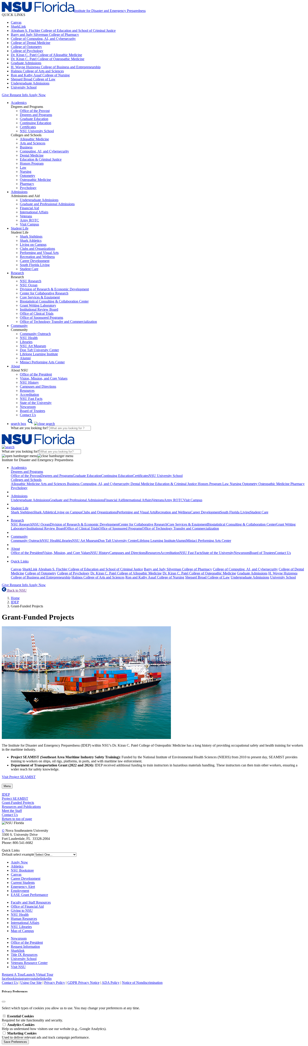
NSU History (29, 382)
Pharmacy (27, 184)
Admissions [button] (19, 192)
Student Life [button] (19, 228)
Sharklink (18, 951)
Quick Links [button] (20, 561)
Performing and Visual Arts (39, 253)
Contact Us (28, 415)
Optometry (27, 176)
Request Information (25, 946)
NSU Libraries (21, 927)
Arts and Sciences (32, 143)
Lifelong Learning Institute (39, 354)
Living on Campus (33, 244)
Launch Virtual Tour (38, 974)
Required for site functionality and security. (32, 1018)
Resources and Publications (21, 807)
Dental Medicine (32, 155)
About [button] (15, 366)
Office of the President (36, 374)
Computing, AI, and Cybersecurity (44, 151)
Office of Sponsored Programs (41, 317)
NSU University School (37, 131)
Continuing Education (35, 123)
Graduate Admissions (26, 63)
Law (23, 167)
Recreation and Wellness (37, 257)
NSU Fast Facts (31, 399)
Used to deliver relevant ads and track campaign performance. (46, 1035)
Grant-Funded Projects (18, 802)
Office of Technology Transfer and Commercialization (58, 322)
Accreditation (29, 395)
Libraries (26, 342)
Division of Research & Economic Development (54, 289)
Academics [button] (19, 103)
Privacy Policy (54, 982)
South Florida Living (35, 265)
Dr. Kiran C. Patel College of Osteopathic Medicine (47, 59)
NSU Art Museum (33, 346)
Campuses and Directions (38, 386)
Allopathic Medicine (34, 139)
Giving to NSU (22, 910)
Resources (27, 390)
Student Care (29, 269)
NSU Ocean (28, 285)
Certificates (28, 127)
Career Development (34, 261)
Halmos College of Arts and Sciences (37, 71)
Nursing (25, 171)
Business (26, 147)
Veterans (26, 216)
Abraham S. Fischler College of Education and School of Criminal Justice (63, 30)
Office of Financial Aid (27, 906)
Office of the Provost (35, 111)
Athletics (17, 866)
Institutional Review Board (39, 309)
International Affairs (34, 212)
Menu (7, 786)
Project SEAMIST (15, 798)
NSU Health (29, 338)
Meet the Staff (12, 811)
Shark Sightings (31, 236)
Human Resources (24, 919)
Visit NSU (18, 967)
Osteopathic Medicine (35, 180)
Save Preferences (15, 1042)
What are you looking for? (30, 428)
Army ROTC (29, 220)
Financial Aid (29, 208)
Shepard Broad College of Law (33, 79)
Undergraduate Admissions (30, 83)
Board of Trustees (32, 411)
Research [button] (17, 273)
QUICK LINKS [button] (13, 15)
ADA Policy (111, 982)
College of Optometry (26, 47)
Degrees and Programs (36, 115)
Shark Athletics (30, 240)
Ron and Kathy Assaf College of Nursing (40, 75)
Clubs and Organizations (37, 249)
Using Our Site (31, 982)
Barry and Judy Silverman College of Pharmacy (45, 34)
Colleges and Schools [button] (26, 480)
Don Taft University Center (39, 350)
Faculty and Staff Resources (31, 902)
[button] (33, 424)
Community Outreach (35, 334)
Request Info (19, 95)
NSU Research (30, 281)
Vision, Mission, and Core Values (43, 378)
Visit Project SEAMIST (19, 777)
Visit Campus (29, 224)
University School (24, 87)
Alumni (25, 358)
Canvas (16, 22)
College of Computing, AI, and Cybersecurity (43, 39)
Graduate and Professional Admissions (47, 204)
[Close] (3, 1001)
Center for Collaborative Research (44, 293)
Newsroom (28, 407)
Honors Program (32, 163)
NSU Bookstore (22, 870)
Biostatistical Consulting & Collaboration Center (54, 301)
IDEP (15, 602)
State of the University (36, 403)
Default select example (18, 854)
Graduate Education (34, 119)
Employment (20, 891)
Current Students (23, 882)
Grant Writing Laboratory (38, 305)
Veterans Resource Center (29, 963)
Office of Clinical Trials (36, 313)
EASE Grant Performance (29, 895)
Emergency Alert (23, 887)
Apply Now (37, 95)
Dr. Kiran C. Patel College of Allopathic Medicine (46, 55)
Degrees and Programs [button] (27, 472)
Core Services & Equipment (40, 297)
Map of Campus (22, 931)
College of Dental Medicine (30, 43)
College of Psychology (27, 51)
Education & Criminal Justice (41, 159)
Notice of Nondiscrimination (142, 982)
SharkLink (18, 26)
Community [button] (19, 326)
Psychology (28, 188)
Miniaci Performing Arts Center (42, 362)
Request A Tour (13, 974)
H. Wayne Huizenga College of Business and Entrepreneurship (56, 67)
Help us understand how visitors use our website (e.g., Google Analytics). (54, 1027)
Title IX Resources (24, 955)
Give (5, 95)
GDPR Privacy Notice (83, 982)
